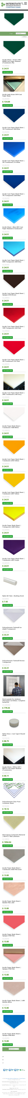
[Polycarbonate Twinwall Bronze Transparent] (14, 649)
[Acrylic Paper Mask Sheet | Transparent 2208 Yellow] (14, 514)
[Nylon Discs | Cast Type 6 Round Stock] (14, 723)
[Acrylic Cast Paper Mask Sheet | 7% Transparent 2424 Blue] (14, 183)
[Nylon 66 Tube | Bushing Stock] (14, 583)
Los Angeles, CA (19, 1092)
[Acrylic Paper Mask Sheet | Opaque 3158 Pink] (14, 956)
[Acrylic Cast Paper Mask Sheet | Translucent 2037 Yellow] (14, 481)
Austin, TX (12, 1093)
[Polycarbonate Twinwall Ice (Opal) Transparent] (14, 616)
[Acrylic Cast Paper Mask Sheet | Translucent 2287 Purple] (14, 547)
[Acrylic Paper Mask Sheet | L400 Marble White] (14, 989)
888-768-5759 (15, 1088)
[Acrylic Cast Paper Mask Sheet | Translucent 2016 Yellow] (14, 448)
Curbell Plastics (22, 1078)
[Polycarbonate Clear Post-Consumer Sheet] (14, 790)
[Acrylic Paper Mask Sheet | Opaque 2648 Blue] (14, 1023)
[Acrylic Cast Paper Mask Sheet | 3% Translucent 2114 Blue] (14, 150)
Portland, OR (16, 1095)
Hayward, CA (12, 1092)
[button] (26, 5)
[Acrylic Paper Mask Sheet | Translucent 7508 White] (14, 415)
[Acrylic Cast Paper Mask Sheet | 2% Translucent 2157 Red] (14, 349)
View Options (6, 72)
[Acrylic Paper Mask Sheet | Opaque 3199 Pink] (14, 923)
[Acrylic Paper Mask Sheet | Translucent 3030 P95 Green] (14, 857)
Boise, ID (7, 1093)
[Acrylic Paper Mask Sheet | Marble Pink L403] (14, 890)
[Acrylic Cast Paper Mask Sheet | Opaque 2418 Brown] (14, 282)
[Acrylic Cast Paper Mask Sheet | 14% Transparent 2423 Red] (14, 315)
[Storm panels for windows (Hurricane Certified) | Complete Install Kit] (14, 686)
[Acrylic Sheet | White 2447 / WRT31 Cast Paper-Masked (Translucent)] (14, 756)
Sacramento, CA (5, 1092)
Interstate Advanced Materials (12, 1078)
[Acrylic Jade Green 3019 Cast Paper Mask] (14, 83)
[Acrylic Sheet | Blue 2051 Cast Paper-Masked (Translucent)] (14, 216)
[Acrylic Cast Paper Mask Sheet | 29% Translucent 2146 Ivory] (14, 382)
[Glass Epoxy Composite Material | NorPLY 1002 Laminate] (14, 824)
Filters (25, 36)
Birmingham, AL (18, 1093)
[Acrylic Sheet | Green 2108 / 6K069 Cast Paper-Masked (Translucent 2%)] (14, 49)
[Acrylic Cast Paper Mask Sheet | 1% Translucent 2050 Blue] (14, 116)
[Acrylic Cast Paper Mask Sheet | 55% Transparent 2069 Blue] (14, 249)
